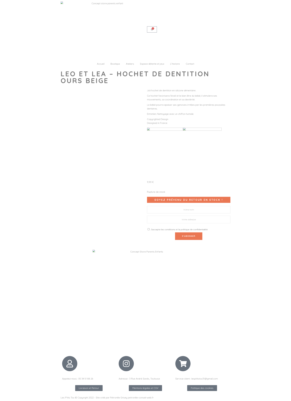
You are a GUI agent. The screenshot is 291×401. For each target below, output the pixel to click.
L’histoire (175, 63)
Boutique (115, 63)
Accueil (100, 63)
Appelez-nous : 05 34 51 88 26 (77, 378)
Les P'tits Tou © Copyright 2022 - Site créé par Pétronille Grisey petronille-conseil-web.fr (107, 397)
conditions (169, 229)
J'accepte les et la (179, 229)
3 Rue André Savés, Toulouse (144, 378)
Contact (190, 63)
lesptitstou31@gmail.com (204, 378)
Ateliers (130, 63)
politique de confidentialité (194, 229)
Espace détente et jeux (152, 63)
